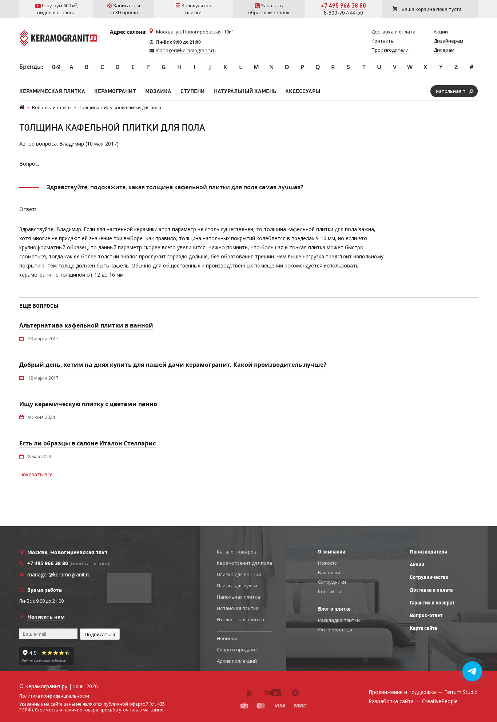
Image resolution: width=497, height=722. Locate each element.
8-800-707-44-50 (343, 12)
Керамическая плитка (52, 91)
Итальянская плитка (240, 619)
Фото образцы (335, 629)
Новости (328, 563)
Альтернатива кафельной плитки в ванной (86, 325)
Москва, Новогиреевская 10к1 (67, 552)
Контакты (329, 591)
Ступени (192, 91)
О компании (331, 551)
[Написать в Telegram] (472, 671)
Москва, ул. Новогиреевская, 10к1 (195, 31)
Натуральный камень (245, 91)
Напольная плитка (238, 597)
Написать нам (46, 616)
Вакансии (329, 572)
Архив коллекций (237, 661)
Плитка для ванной (239, 574)
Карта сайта (423, 628)
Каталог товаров (237, 551)
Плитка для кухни (237, 585)
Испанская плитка (238, 608)
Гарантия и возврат (432, 602)
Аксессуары (302, 91)
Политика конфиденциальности (54, 696)
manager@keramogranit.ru (186, 50)
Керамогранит (115, 91)
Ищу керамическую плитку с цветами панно (88, 404)
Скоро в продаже (237, 649)
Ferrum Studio (461, 692)
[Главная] (21, 107)
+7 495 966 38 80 (343, 5)
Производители (428, 551)
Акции (417, 564)
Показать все (36, 474)
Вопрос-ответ (426, 615)
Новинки (227, 638)
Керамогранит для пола (244, 563)
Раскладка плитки (339, 620)
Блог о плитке (334, 609)
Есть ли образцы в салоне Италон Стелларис (87, 443)
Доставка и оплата (431, 590)
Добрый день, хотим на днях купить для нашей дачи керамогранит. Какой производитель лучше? (172, 365)
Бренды (30, 67)
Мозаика (158, 91)
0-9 (56, 67)
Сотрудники (332, 582)
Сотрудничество (429, 577)
